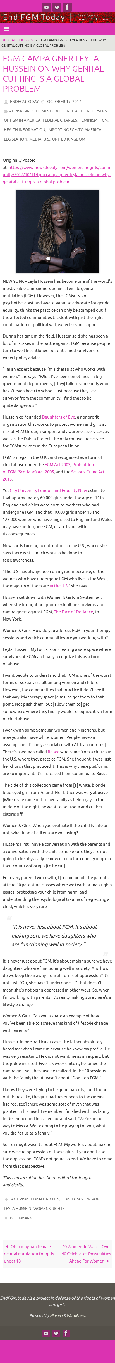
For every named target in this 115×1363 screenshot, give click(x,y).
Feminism (88, 117)
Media (35, 133)
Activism (19, 1192)
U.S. (47, 133)
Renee (53, 745)
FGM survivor (86, 1192)
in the (59, 579)
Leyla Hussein (17, 1200)
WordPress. (76, 1305)
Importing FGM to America (74, 125)
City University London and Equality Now (48, 484)
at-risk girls (22, 40)
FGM (104, 117)
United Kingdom (68, 133)
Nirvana (56, 1305)
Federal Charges (60, 117)
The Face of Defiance (73, 605)
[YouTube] (46, 7)
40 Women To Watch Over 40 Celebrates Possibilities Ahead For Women (86, 1244)
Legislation (15, 133)
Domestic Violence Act (59, 109)
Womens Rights (48, 1200)
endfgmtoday (24, 101)
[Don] (56, 7)
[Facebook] (67, 7)
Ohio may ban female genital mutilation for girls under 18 (29, 1244)
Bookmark (21, 1208)
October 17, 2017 (64, 101)
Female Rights (45, 1192)
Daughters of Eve (58, 411)
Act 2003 (57, 458)
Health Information (24, 125)
